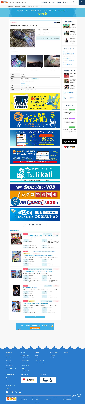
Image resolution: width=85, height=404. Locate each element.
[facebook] (55, 22)
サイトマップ (24, 399)
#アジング (71, 60)
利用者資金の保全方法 (67, 399)
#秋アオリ (65, 62)
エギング (23, 83)
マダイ (28, 85)
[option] (18, 62)
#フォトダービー (66, 51)
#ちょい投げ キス (67, 56)
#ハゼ (73, 56)
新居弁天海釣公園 (34, 78)
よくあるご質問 (35, 399)
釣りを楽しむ (17, 6)
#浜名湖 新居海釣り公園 (68, 53)
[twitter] (58, 22)
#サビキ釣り (65, 60)
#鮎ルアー (68, 58)
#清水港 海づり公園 (67, 64)
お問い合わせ (48, 399)
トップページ (10, 6)
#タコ (64, 58)
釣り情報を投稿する (79, 395)
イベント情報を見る (70, 98)
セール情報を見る (70, 92)
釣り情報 (23, 6)
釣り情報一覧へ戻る (35, 225)
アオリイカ (23, 85)
